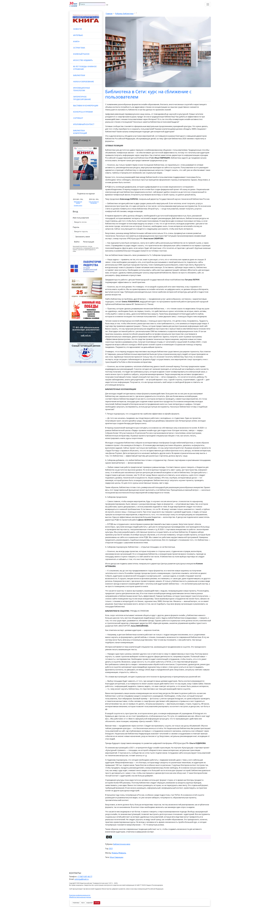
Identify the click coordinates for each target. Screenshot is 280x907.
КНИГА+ (76, 41)
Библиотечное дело (121, 844)
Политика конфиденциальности (79, 895)
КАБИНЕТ (89, 903)
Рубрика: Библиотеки (124, 13)
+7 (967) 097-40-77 (84, 876)
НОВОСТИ (77, 29)
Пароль (76, 227)
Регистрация (88, 242)
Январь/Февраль (119, 853)
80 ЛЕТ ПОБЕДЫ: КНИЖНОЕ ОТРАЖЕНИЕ (85, 67)
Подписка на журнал (86, 193)
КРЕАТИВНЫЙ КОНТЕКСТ (83, 124)
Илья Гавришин (116, 857)
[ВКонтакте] (107, 837)
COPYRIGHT (78, 118)
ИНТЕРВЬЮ (78, 35)
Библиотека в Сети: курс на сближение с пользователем (148, 94)
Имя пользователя (81, 218)
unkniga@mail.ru (81, 879)
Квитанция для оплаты (78, 202)
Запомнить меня (82, 236)
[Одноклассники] (110, 837)
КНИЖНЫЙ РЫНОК (81, 54)
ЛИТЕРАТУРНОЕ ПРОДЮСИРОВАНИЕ (82, 98)
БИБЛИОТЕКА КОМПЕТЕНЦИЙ (80, 131)
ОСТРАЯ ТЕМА (79, 48)
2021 (111, 848)
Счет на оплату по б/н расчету (94, 202)
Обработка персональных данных (80, 897)
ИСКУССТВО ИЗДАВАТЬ (83, 60)
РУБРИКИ (76, 903)
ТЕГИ (83, 903)
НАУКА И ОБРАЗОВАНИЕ (83, 81)
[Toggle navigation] (208, 4)
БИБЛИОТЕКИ (79, 75)
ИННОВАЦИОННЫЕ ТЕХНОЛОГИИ (81, 89)
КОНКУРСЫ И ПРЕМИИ (83, 112)
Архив (76, 184)
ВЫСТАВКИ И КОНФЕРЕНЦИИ (85, 105)
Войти (76, 242)
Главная (109, 13)
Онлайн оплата (78, 205)
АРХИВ (97, 903)
